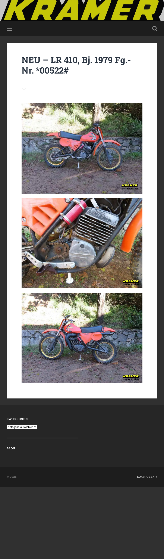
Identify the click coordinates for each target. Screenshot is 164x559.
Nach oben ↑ (147, 476)
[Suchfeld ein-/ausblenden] (154, 28)
